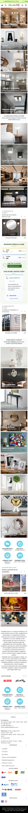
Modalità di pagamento (8, 760)
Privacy (15, 741)
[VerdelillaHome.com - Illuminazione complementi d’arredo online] (14, 5)
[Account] (22, 5)
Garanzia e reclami (7, 763)
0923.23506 (6, 738)
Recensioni (5, 754)
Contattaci (4, 748)
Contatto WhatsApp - (6, 725)
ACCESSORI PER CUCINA (9, 567)
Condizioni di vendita (6, 741)
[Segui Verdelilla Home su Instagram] (5, 801)
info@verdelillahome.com (11, 727)
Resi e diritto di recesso (8, 765)
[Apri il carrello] (25, 5)
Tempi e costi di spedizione (9, 757)
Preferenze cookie (6, 742)
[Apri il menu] (2, 5)
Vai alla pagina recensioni (14, 266)
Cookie (20, 741)
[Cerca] (5, 5)
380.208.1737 (7, 723)
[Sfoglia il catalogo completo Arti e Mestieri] (7, 680)
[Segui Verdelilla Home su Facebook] (2, 801)
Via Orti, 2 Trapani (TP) (10, 731)
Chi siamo (4, 751)
